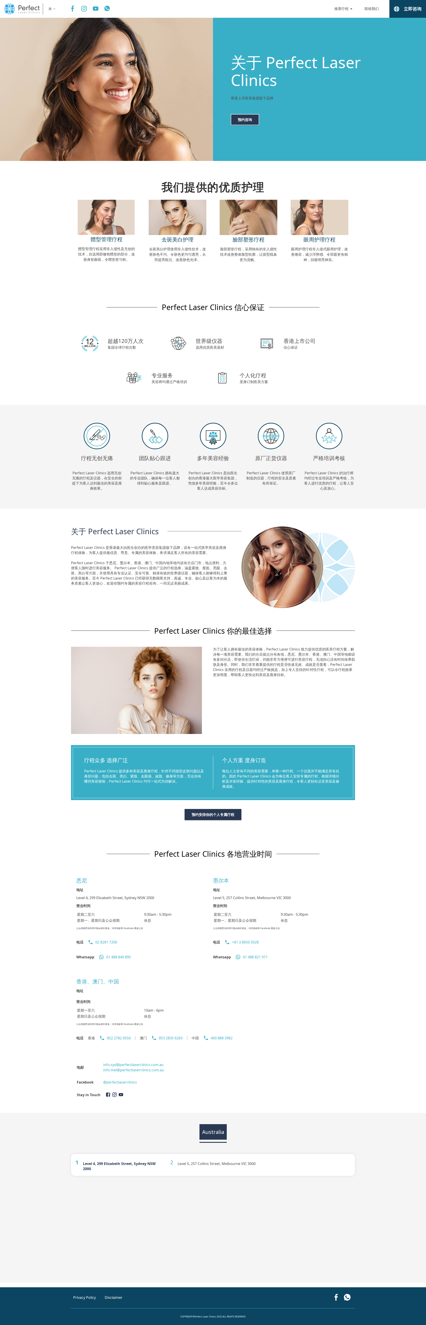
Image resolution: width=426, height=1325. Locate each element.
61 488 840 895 (118, 957)
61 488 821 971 (255, 957)
